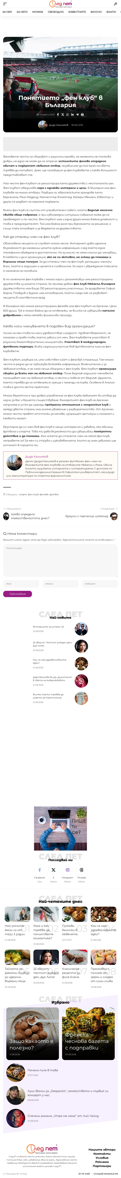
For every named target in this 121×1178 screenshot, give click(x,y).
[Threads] (81, 874)
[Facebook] (39, 874)
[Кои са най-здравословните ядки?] (81, 663)
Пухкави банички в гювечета (70, 930)
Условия (102, 1158)
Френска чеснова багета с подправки (87, 1041)
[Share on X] (62, 114)
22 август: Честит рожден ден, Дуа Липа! (46, 973)
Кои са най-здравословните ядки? (103, 930)
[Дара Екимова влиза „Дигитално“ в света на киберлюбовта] (81, 681)
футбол (54, 494)
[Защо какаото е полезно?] (32, 1033)
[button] (6, 4)
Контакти (102, 1153)
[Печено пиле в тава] (15, 1072)
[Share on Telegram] (77, 114)
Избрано (60, 1002)
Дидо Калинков (58, 125)
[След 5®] (60, 4)
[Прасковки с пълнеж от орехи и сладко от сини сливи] (103, 957)
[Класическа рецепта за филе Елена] (75, 957)
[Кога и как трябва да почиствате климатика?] (46, 914)
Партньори (102, 1166)
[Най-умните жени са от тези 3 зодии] (17, 914)
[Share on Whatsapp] (67, 114)
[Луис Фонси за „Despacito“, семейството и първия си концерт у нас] (15, 1095)
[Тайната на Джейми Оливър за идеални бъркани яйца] (17, 957)
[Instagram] (67, 874)
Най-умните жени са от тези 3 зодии (15, 930)
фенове (44, 494)
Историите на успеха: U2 (48, 626)
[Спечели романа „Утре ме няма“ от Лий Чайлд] (15, 1118)
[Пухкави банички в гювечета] (75, 914)
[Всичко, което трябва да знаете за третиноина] (81, 698)
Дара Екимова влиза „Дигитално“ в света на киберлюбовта (52, 679)
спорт (23, 494)
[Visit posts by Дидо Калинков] (43, 125)
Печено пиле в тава (43, 1070)
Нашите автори (102, 1149)
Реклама (102, 1162)
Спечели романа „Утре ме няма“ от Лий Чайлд (63, 1116)
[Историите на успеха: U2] (81, 629)
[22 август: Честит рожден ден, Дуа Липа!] (81, 646)
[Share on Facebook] (58, 114)
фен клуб (33, 494)
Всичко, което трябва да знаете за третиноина (48, 696)
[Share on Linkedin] (72, 114)
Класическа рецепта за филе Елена (71, 973)
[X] (53, 874)
